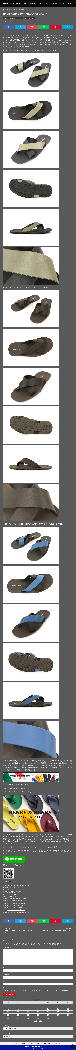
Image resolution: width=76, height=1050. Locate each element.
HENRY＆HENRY (66, 44)
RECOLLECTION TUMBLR (12, 907)
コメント (7, 947)
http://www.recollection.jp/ (16, 910)
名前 (5, 968)
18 (58, 1012)
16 (38, 1012)
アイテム (40, 3)
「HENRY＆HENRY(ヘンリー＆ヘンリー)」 (57, 38)
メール (6, 974)
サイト (5, 981)
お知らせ (61, 3)
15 (28, 1012)
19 (68, 1012)
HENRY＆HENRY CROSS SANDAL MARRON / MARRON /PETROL (28, 524)
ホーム (26, 3)
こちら (21, 784)
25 (58, 1015)
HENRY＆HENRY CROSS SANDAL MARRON (20, 287)
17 (48, 1012)
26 (68, 1015)
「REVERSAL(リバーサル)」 (53, 40)
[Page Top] (72, 1046)
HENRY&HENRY (29, 18)
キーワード (69, 3)
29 (28, 1018)
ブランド (47, 3)
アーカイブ (6, 1033)
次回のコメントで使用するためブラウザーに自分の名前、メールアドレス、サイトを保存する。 (36, 990)
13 (8, 1012)
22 (28, 1015)
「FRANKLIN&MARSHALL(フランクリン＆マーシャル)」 (23, 40)
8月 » (40, 1021)
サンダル (19, 18)
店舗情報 (32, 3)
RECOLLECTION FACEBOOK (14, 901)
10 (48, 1009)
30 (38, 1018)
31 (48, 1018)
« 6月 (35, 1021)
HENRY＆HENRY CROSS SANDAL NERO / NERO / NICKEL (26, 50)
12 (68, 1009)
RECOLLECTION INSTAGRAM (14, 903)
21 (18, 1015)
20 (8, 1015)
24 (48, 1015)
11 (58, 1009)
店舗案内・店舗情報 (9, 18)
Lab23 (41, 1048)
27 (8, 1018)
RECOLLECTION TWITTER (13, 905)
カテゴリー (7, 1026)
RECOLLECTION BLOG (12, 3)
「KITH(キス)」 (36, 38)
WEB (5, 784)
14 (18, 1012)
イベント (54, 3)
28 (18, 1018)
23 (38, 1015)
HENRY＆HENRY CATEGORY (14, 788)
